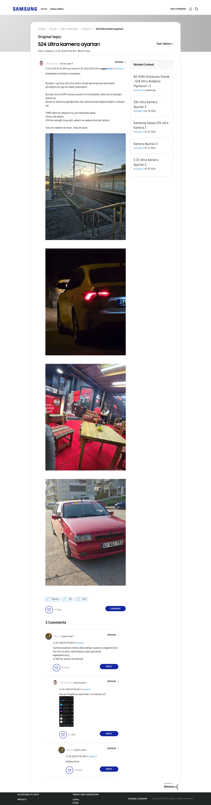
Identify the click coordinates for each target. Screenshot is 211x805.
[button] (120, 62)
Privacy (21, 799)
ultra (84, 599)
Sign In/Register (178, 9)
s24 (70, 599)
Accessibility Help (28, 794)
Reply (109, 666)
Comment (115, 608)
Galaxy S (120, 68)
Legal (76, 799)
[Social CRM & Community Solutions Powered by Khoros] (171, 785)
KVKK (75, 803)
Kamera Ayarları (145, 144)
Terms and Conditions (86, 794)
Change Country (137, 798)
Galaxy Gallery (57, 9)
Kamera (55, 599)
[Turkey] (25, 8)
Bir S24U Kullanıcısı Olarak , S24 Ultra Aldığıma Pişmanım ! (151, 81)
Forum (44, 9)
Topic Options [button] (164, 43)
